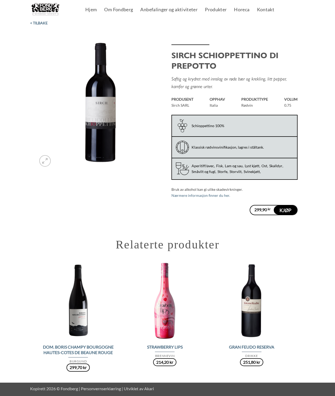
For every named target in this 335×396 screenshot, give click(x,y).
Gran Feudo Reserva (251, 346)
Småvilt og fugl (203, 171)
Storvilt (236, 171)
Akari (149, 388)
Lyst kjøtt (252, 166)
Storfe (222, 171)
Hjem (91, 10)
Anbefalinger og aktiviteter (169, 10)
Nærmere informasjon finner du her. (200, 195)
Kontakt (266, 10)
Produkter (216, 10)
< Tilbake (39, 23)
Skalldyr (275, 166)
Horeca (241, 10)
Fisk (219, 166)
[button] (45, 161)
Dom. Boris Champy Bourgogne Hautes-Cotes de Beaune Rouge (78, 349)
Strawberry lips (165, 346)
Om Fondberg (118, 10)
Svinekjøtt (252, 171)
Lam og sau (234, 166)
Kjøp (285, 210)
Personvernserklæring (101, 388)
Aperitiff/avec (203, 166)
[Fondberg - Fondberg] (52, 9)
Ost (264, 166)
